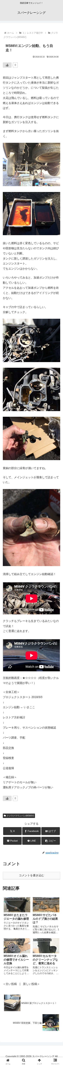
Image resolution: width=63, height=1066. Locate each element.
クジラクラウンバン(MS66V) (20, 815)
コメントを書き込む (31, 875)
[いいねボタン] (7, 65)
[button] (50, 841)
